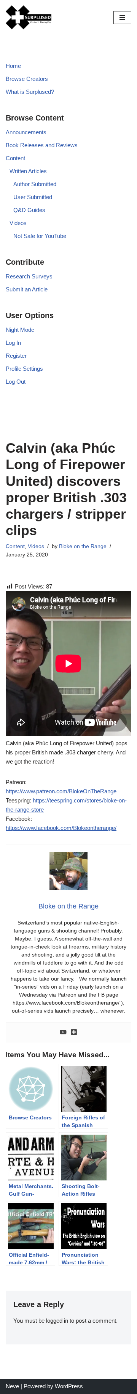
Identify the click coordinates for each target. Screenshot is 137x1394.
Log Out (15, 381)
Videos (18, 223)
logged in (57, 1320)
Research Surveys (29, 276)
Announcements (26, 132)
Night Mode (20, 329)
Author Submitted (34, 184)
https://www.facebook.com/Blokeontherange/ (61, 828)
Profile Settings (24, 368)
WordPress (69, 1386)
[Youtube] (63, 1032)
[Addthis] (73, 1032)
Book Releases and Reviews (42, 145)
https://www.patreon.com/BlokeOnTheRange (61, 791)
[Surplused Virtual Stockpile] (28, 17)
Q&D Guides (29, 210)
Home (13, 66)
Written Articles (28, 171)
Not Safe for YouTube (39, 236)
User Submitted (32, 197)
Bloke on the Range (83, 546)
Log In (13, 342)
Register (16, 355)
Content (15, 158)
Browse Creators (27, 79)
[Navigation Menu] (122, 17)
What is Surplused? (30, 91)
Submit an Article (27, 289)
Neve (12, 1386)
